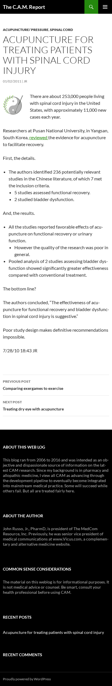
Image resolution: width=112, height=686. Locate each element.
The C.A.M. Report (24, 7)
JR (25, 81)
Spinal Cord (61, 29)
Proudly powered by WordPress (27, 679)
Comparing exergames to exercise (33, 385)
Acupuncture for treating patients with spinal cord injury (53, 632)
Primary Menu (105, 7)
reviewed (38, 137)
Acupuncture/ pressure (26, 29)
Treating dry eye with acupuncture (33, 405)
